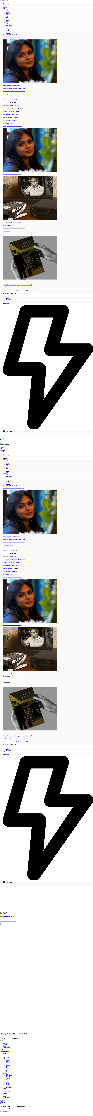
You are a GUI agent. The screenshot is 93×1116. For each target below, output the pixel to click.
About (4, 1046)
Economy (8, 1062)
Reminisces (8, 1089)
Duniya (7, 1086)
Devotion (8, 1061)
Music (7, 1079)
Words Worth (6, 1091)
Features (5, 1073)
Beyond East (6, 1084)
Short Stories (9, 1075)
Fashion (8, 1065)
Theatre (8, 1083)
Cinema (8, 1082)
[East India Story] (4, 0)
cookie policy (33, 1106)
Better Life (5, 1058)
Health (7, 1067)
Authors (5, 1043)
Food (7, 1066)
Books (7, 1080)
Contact (5, 1044)
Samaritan (8, 1069)
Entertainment (6, 1078)
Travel (4, 918)
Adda (4, 1088)
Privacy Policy (6, 1047)
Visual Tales (9, 1076)
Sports (7, 1070)
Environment (9, 1063)
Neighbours (9, 1087)
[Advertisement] (46, 900)
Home (4, 1053)
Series (7, 1074)
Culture (1, 918)
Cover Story (6, 1057)
